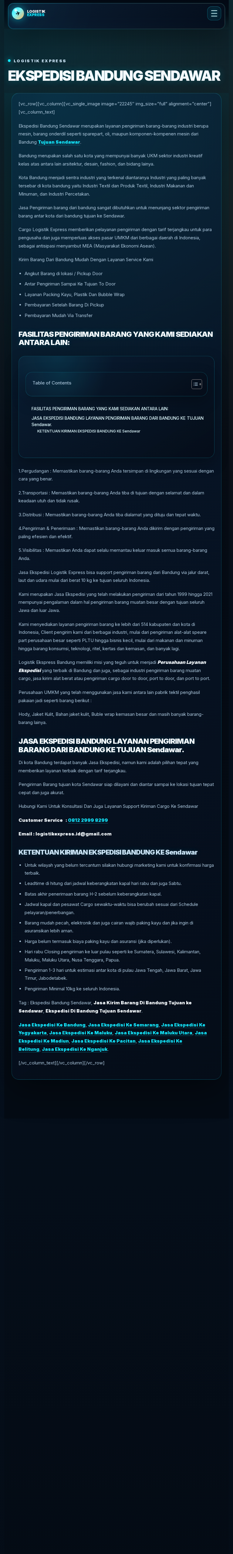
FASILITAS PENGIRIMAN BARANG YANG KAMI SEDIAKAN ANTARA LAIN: (100, 408)
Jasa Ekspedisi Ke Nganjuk (74, 1049)
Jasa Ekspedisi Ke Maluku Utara (153, 1033)
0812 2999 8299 (88, 820)
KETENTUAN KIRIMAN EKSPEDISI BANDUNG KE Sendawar (88, 431)
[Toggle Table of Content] (194, 384)
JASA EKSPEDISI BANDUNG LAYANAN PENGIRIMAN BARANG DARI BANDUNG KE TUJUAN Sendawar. (118, 421)
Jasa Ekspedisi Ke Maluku (80, 1033)
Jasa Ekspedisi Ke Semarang (123, 1025)
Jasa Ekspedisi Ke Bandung (52, 1025)
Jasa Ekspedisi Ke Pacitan (103, 1041)
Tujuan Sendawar (59, 142)
